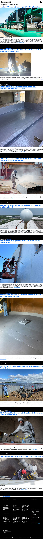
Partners (5, 526)
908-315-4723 (35, 514)
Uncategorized (8, 48)
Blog (4, 528)
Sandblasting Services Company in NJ (25, 518)
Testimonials (5, 530)
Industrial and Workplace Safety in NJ (6, 508)
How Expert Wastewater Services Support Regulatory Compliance (20, 7)
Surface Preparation (15, 514)
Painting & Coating (15, 506)
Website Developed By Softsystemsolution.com (31, 537)
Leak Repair (24, 503)
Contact (5, 532)
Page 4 (4, 496)
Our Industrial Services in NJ (6, 514)
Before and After (6, 521)
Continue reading (20, 42)
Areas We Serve (6, 505)
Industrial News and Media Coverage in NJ (6, 518)
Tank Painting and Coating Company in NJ (25, 506)
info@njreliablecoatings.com (37, 520)
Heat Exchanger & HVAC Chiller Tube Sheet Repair (16, 518)
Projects (5, 523)
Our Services (5, 511)
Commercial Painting (24, 522)
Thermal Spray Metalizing (25, 514)
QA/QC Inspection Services (16, 510)
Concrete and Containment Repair (25, 510)
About (4, 503)
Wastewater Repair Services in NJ (16, 522)
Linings (14, 503)
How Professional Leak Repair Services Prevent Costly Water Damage (21, 456)
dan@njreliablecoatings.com (37, 517)
